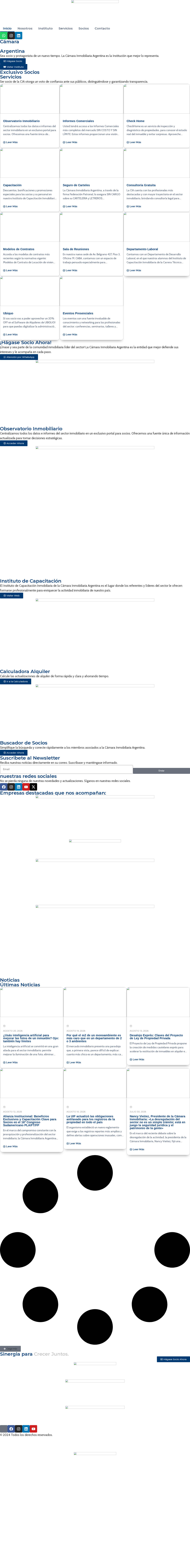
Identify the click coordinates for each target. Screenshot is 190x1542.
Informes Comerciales (78, 121)
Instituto (45, 28)
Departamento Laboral (142, 249)
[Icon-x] (3, 1429)
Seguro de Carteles (76, 185)
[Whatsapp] (3, 35)
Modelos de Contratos (18, 249)
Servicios (66, 28)
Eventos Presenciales (78, 313)
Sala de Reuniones (76, 249)
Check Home (135, 121)
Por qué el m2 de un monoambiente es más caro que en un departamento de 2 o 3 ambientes (94, 1038)
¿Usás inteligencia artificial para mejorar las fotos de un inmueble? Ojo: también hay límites (31, 1038)
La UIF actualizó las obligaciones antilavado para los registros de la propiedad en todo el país (90, 1119)
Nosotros (25, 28)
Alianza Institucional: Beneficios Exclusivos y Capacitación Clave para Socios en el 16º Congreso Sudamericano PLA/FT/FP (29, 1121)
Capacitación (12, 185)
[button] (10, 1349)
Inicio (7, 28)
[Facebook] (3, 787)
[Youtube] (26, 787)
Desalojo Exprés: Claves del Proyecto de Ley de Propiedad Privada (156, 1037)
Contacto (102, 28)
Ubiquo (8, 313)
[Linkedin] (18, 35)
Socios (84, 28)
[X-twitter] (33, 787)
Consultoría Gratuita (141, 185)
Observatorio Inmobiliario (21, 121)
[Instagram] (11, 35)
